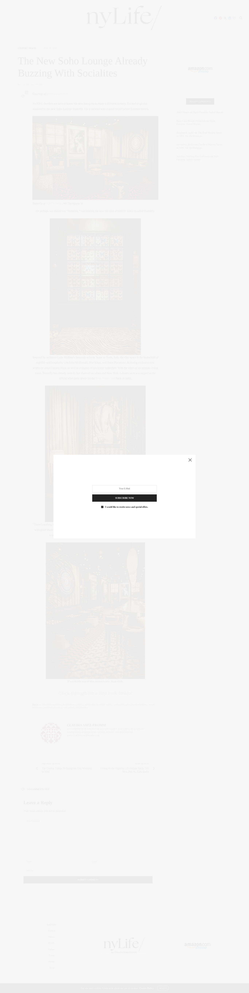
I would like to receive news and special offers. (126, 507)
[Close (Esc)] (190, 460)
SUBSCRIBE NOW (124, 498)
